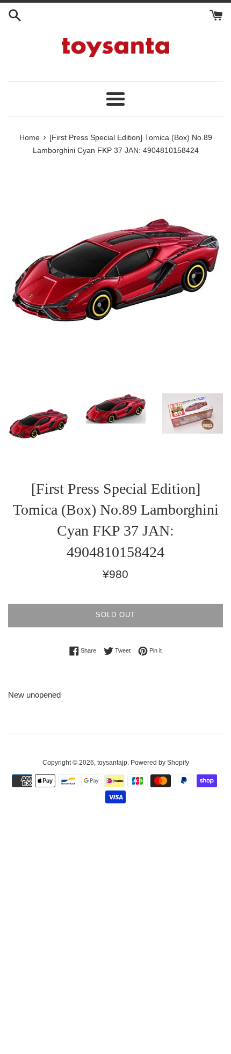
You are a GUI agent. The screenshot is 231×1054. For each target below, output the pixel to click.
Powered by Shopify (160, 762)
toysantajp (112, 762)
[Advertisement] (115, 934)
